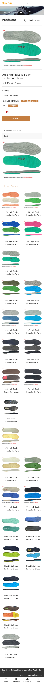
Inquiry (16, 118)
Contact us (27, 680)
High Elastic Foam (31, 20)
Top (38, 680)
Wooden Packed (30, 101)
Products (16, 680)
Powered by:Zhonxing (25, 675)
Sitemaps (38, 675)
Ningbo (13, 106)
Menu (6, 679)
